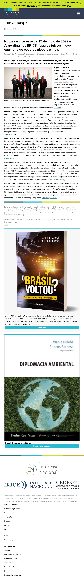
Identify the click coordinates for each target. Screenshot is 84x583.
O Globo (57, 107)
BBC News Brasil (57, 179)
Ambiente (8, 517)
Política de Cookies (11, 559)
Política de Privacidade (12, 555)
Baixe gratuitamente (42, 446)
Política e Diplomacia (12, 509)
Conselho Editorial (11, 567)
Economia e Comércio (12, 513)
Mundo (6, 525)
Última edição (9, 540)
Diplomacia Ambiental (12, 575)
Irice (5, 571)
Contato (7, 550)
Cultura (6, 529)
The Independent (49, 197)
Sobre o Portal (9, 563)
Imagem (7, 521)
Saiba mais (42, 327)
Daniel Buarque (16, 23)
